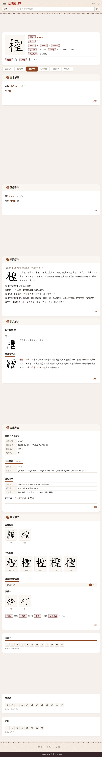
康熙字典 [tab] (31, 69)
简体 (93, 3)
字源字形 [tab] (67, 69)
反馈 (57, 747)
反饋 (95, 100)
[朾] (30, 59)
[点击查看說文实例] (11, 535)
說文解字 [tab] (43, 69)
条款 (49, 747)
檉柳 (13, 201)
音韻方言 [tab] (55, 69)
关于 (40, 747)
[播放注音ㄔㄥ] (42, 41)
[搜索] (97, 9)
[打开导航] (4, 3)
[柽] (16, 59)
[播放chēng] (44, 37)
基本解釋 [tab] (8, 69)
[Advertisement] (51, 21)
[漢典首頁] (15, 3)
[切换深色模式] (98, 3)
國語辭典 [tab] (20, 69)
